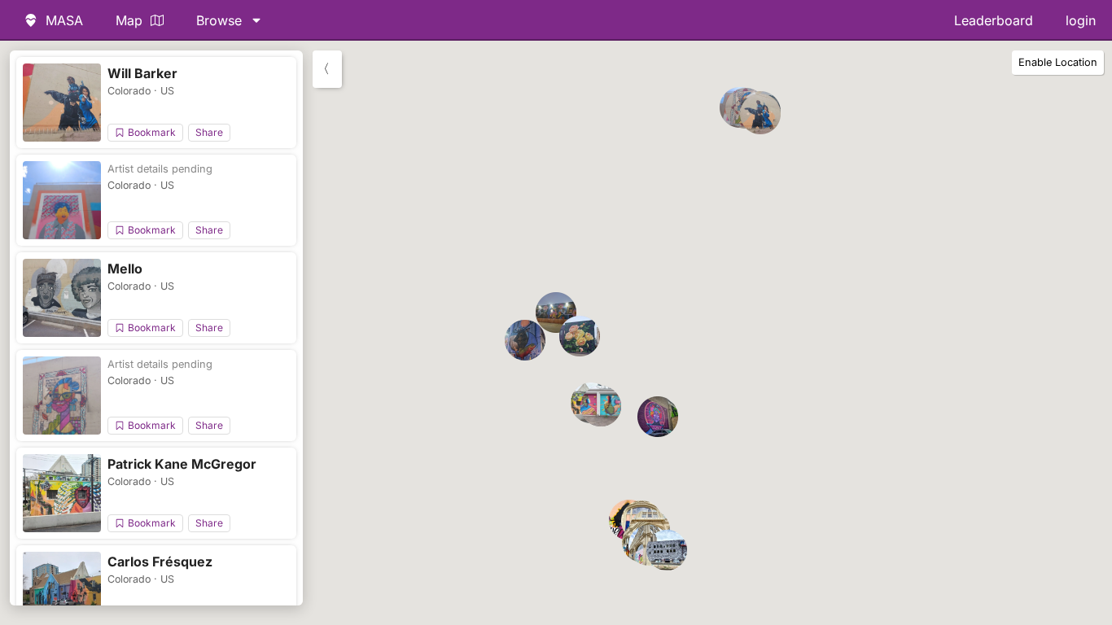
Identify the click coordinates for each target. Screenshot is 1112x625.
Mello (124, 268)
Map (129, 20)
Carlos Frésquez (159, 561)
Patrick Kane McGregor (181, 464)
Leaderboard (993, 20)
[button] (760, 114)
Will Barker (142, 73)
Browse (219, 20)
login (1081, 20)
